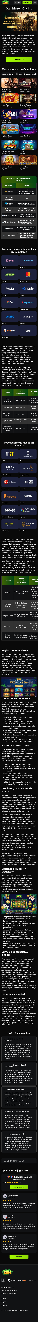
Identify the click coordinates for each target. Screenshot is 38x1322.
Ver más (19, 1256)
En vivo (13, 74)
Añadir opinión (19, 1187)
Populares (5, 74)
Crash (20, 74)
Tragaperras (30, 74)
